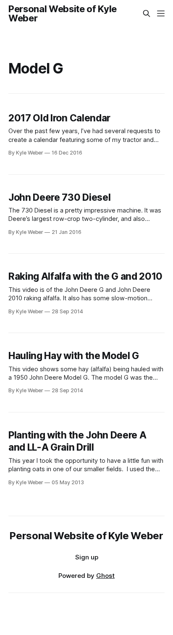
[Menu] (161, 13)
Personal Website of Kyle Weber (62, 13)
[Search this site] (146, 13)
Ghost (105, 576)
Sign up (86, 557)
